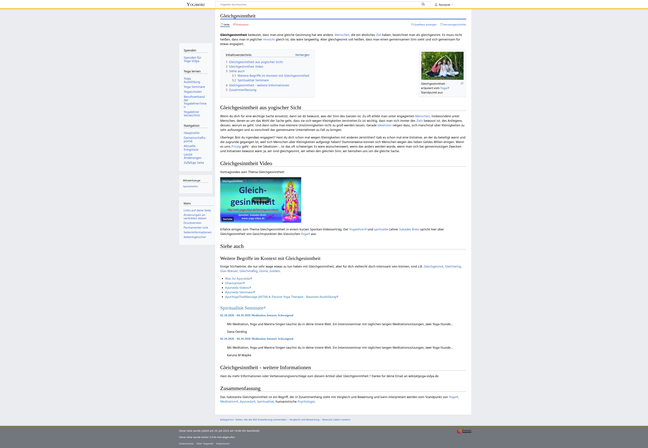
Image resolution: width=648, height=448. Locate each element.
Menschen (342, 35)
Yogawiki (196, 4)
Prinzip (236, 146)
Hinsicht (269, 39)
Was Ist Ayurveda (237, 278)
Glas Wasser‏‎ (229, 271)
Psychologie (306, 401)
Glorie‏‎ (263, 271)
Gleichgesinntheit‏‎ (232, 181)
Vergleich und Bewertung (304, 419)
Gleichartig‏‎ (453, 266)
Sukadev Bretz (409, 229)
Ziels (419, 121)
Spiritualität (265, 401)
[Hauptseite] (196, 25)
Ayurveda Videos (237, 288)
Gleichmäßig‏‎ (248, 271)
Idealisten (384, 125)
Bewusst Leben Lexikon (336, 419)
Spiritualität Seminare (241, 308)
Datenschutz (186, 443)
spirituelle (381, 229)
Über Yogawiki (204, 443)
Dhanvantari (234, 283)
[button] (260, 200)
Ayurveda (246, 401)
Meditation (228, 401)
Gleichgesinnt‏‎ (433, 266)
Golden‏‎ (274, 271)
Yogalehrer (356, 229)
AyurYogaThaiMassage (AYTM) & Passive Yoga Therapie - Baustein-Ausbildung (280, 297)
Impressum (223, 443)
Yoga (443, 88)
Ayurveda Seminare (239, 292)
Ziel (378, 35)
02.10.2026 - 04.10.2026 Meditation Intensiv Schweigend (256, 315)
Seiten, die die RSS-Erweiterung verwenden (261, 419)
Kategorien (226, 419)
